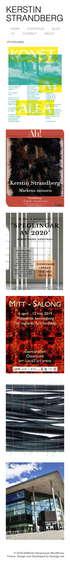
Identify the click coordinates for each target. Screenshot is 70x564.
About (49, 33)
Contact (30, 33)
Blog (56, 28)
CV (13, 33)
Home (15, 28)
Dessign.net (57, 556)
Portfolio (35, 28)
